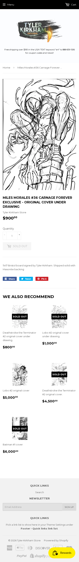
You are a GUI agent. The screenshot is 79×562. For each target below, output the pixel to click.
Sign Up (69, 507)
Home (6, 67)
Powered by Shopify (56, 540)
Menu (10, 4)
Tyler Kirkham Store (29, 540)
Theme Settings (55, 524)
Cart (73, 4)
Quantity (8, 228)
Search (39, 492)
